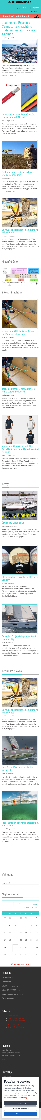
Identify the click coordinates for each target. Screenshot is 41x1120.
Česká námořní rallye (16, 1027)
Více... (4, 1059)
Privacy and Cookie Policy (17, 1098)
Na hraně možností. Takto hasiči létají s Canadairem (19, 155)
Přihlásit (23, 8)
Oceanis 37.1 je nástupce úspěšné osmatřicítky (19, 619)
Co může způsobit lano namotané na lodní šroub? (19, 212)
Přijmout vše (20, 1114)
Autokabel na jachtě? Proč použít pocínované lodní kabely (19, 97)
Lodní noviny (13, 1016)
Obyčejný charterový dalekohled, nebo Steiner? (19, 560)
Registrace (35, 8)
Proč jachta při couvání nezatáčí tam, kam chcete (19, 805)
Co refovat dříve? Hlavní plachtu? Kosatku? (19, 750)
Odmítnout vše (20, 1103)
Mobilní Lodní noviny (16, 1020)
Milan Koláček (13, 1025)
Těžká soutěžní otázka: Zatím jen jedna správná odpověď (19, 371)
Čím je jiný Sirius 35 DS (19, 505)
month (35, 904)
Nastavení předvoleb (21, 1108)
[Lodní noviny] (20, 2)
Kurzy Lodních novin (16, 1018)
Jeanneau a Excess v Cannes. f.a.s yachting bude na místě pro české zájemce (18, 28)
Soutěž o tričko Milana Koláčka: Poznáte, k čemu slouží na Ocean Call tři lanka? (19, 429)
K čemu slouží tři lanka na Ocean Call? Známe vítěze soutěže (19, 314)
